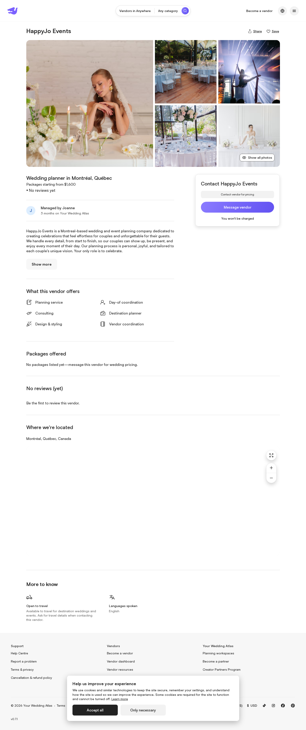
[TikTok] (264, 705)
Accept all (95, 710)
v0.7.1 (14, 719)
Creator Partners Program (222, 669)
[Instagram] (273, 705)
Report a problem (24, 661)
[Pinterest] (293, 705)
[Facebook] (283, 705)
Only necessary (143, 710)
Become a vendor (259, 11)
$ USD (252, 705)
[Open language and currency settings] (282, 10)
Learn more (119, 699)
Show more (42, 264)
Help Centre (19, 653)
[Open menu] (294, 10)
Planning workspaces (218, 653)
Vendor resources (120, 669)
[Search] (185, 10)
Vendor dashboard (121, 661)
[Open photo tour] (89, 103)
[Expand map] (271, 455)
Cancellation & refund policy (31, 678)
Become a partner (216, 661)
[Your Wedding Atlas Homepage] (12, 11)
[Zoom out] (271, 478)
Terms (61, 705)
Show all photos (260, 157)
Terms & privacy (22, 669)
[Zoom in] (271, 468)
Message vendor (237, 207)
